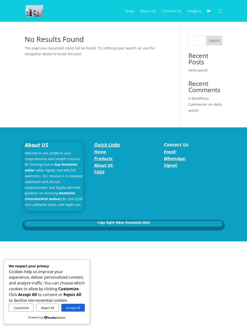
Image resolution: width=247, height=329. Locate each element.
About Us (148, 11)
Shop (129, 11)
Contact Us (171, 11)
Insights (194, 11)
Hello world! (198, 70)
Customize (21, 308)
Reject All (47, 308)
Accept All (73, 308)
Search (214, 40)
